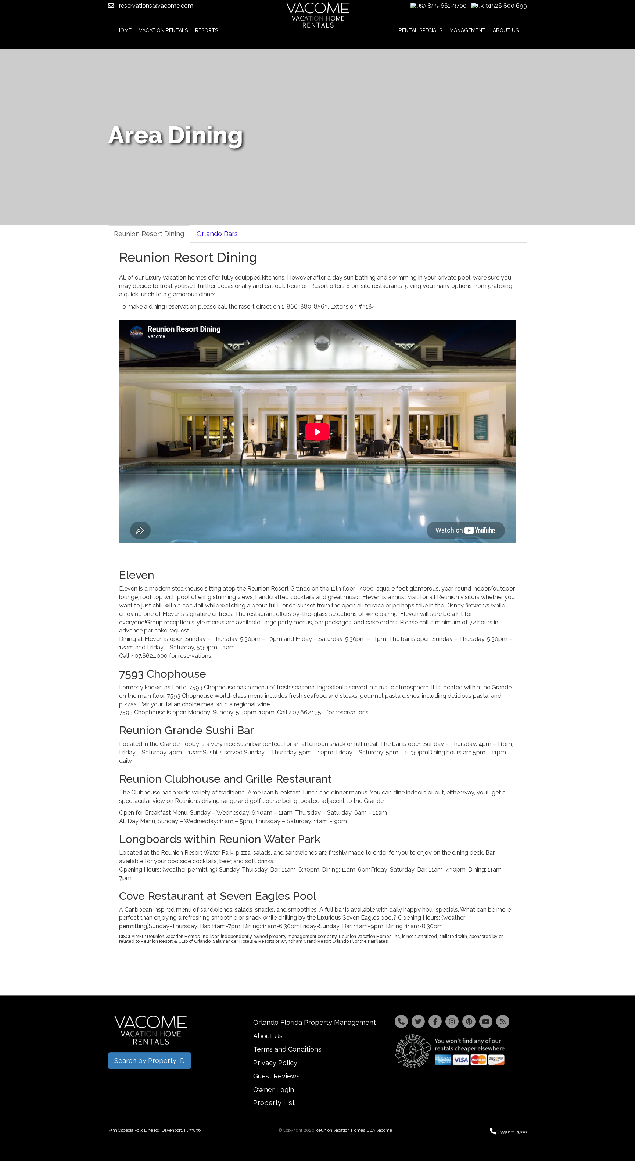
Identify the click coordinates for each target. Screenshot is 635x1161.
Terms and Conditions (287, 1049)
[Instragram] (452, 1021)
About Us (268, 1036)
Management (467, 30)
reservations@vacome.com (155, 5)
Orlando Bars (217, 234)
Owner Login (273, 1089)
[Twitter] (418, 1021)
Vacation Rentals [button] (163, 30)
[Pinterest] (469, 1021)
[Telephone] (401, 1021)
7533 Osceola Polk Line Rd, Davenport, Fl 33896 (154, 1130)
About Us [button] (506, 30)
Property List (274, 1103)
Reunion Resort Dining (149, 234)
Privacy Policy (275, 1063)
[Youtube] (485, 1021)
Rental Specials (420, 30)
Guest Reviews (276, 1076)
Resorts (206, 30)
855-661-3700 (447, 5)
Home (124, 30)
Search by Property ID (149, 1060)
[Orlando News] (502, 1021)
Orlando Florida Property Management (314, 1022)
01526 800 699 (506, 5)
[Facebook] (435, 1021)
